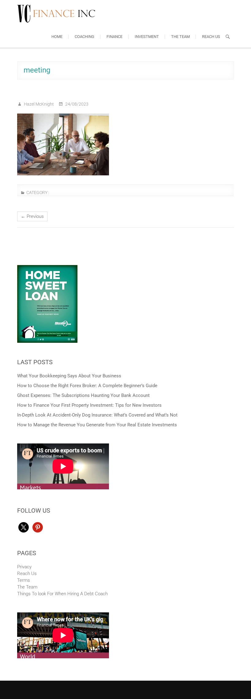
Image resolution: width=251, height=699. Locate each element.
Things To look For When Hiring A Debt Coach (62, 593)
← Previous (32, 216)
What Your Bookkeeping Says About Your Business (69, 376)
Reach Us (211, 36)
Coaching (84, 36)
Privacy (24, 567)
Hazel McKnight (38, 104)
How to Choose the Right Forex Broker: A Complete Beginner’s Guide (87, 385)
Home (56, 36)
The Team (180, 36)
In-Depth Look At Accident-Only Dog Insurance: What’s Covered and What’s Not (97, 415)
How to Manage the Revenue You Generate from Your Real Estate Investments (97, 425)
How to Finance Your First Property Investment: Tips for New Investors (89, 405)
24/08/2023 (76, 104)
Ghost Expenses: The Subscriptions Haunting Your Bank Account (83, 395)
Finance (114, 36)
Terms (23, 580)
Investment (147, 36)
